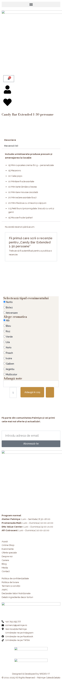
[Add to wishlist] (50, 392)
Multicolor (11, 374)
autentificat (27, 250)
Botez (9, 307)
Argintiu (10, 369)
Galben (10, 363)
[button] (31, 4)
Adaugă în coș (32, 392)
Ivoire (9, 358)
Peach (9, 353)
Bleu (8, 326)
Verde (9, 336)
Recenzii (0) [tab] (11, 145)
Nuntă (9, 302)
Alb (8, 320)
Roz (8, 331)
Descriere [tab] (10, 140)
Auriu (8, 347)
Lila (8, 342)
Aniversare (12, 312)
